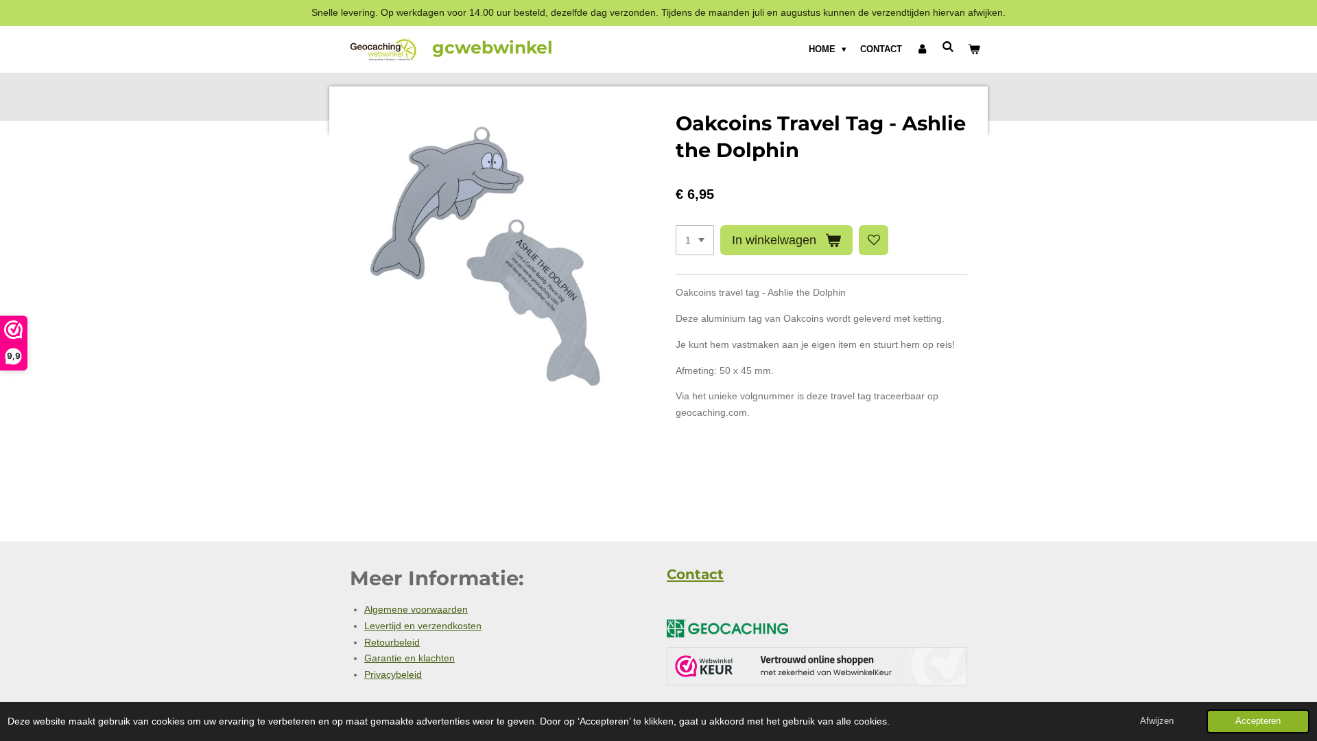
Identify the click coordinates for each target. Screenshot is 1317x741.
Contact (695, 574)
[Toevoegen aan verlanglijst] (874, 240)
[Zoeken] (949, 47)
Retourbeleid (392, 642)
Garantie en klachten (409, 657)
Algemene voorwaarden (416, 609)
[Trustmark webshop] (817, 669)
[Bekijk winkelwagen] (975, 49)
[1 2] (695, 240)
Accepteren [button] (1258, 721)
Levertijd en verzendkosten (423, 625)
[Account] (922, 49)
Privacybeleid (393, 674)
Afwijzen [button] (1157, 721)
